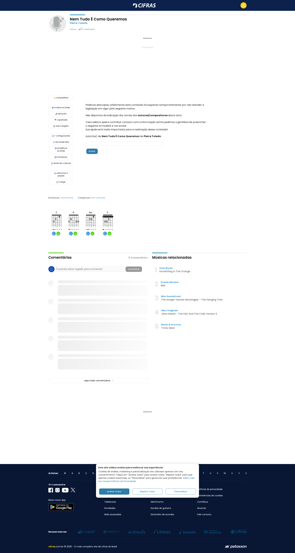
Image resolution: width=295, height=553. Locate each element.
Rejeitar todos (147, 491)
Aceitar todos (114, 491)
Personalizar (180, 491)
